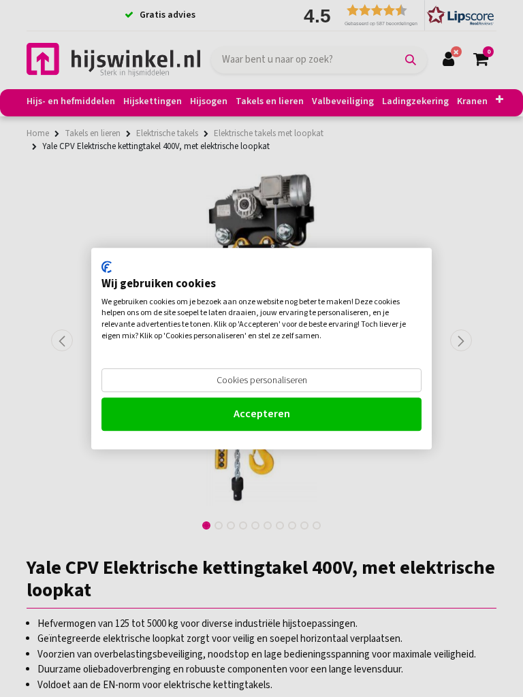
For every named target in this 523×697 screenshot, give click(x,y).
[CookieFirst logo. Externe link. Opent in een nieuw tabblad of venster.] (106, 267)
